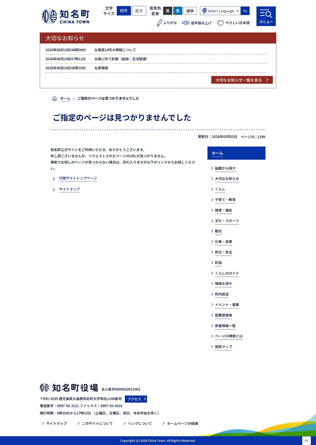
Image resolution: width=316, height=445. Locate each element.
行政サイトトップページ (78, 178)
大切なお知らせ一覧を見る (239, 80)
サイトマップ (69, 189)
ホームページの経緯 (182, 423)
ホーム (65, 98)
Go (245, 11)
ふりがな (170, 22)
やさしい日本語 (237, 22)
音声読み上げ (201, 22)
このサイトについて (97, 423)
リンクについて (140, 423)
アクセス (134, 399)
